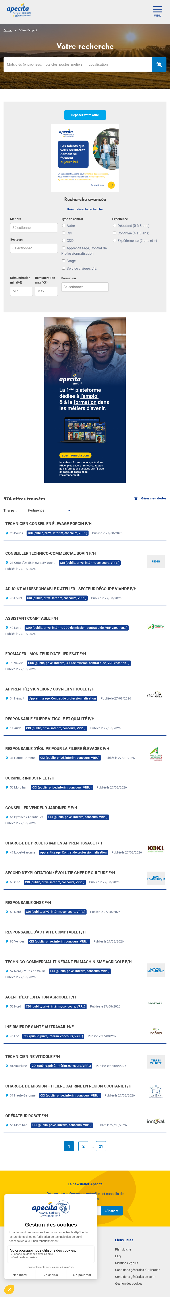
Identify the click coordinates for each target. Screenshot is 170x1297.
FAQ (118, 1256)
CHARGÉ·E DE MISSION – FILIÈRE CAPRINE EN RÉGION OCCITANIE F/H (68, 1086)
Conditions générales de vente (135, 1276)
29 (101, 1146)
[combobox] (118, 64)
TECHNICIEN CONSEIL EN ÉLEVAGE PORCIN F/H (48, 523)
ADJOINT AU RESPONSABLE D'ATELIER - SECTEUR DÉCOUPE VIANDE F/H (71, 588)
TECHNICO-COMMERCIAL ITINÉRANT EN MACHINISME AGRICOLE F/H (68, 961)
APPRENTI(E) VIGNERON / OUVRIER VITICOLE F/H (50, 689)
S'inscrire (111, 1211)
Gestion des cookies (128, 1283)
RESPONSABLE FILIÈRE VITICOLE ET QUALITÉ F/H (50, 718)
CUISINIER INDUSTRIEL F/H (29, 778)
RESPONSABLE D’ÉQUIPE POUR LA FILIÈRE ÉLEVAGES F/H (57, 748)
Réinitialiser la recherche (85, 209)
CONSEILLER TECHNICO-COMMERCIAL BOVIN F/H (50, 553)
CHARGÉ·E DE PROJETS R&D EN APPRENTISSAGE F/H (53, 843)
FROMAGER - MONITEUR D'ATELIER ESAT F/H (45, 653)
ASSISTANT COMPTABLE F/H (31, 618)
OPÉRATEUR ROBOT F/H (26, 1115)
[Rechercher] (159, 64)
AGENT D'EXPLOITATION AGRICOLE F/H (40, 997)
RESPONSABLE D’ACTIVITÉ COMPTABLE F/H (45, 932)
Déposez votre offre (85, 115)
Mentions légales (126, 1263)
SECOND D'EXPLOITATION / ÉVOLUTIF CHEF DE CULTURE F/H (60, 872)
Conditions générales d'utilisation (137, 1270)
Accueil (8, 30)
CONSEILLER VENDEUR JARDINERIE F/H (41, 807)
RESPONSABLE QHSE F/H (28, 902)
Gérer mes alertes (153, 498)
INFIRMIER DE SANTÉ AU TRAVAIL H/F (39, 1026)
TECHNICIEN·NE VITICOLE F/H (32, 1056)
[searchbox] (119, 64)
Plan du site (123, 1249)
